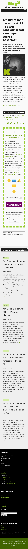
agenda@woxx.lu (10, 483)
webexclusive (14, 237)
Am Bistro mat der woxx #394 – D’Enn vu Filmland (14, 312)
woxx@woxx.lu (11, 482)
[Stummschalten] (19, 112)
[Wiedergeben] (5, 112)
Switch (19, 198)
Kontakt (3, 473)
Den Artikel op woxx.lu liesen (11, 105)
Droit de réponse (5, 525)
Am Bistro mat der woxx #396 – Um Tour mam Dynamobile (14, 264)
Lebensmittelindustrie (12, 234)
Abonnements (4, 494)
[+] (4, 297)
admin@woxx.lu (5, 479)
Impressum (4, 527)
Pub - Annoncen (5, 495)
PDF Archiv (4, 506)
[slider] (22, 112)
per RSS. (11, 120)
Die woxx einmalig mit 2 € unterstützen (14, 204)
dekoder (21, 223)
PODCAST (5, 257)
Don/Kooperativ (5, 497)
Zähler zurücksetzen (14, 222)
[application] (14, 112)
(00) (5, 477)
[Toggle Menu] (25, 10)
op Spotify (17, 117)
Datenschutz (4, 529)
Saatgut (9, 237)
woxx (4, 42)
